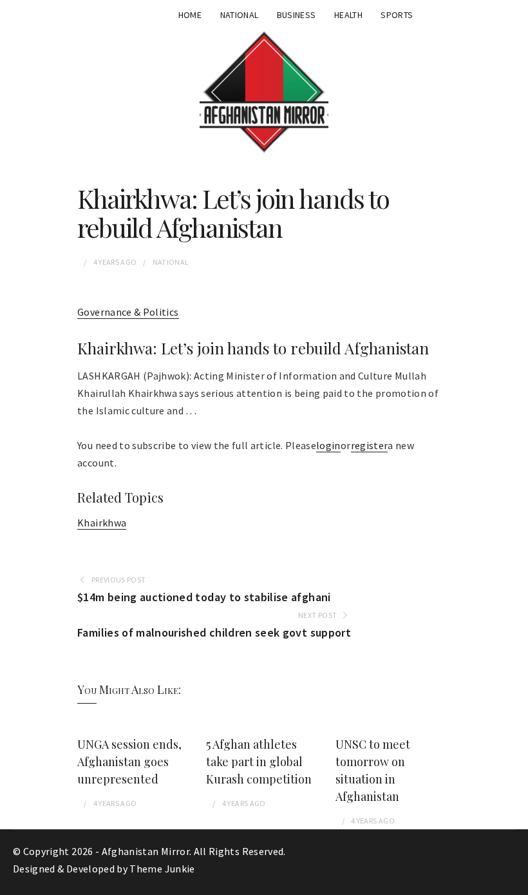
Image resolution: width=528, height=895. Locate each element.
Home (190, 15)
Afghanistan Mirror (145, 851)
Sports (397, 15)
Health (348, 15)
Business (296, 15)
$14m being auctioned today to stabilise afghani (203, 597)
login (328, 445)
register (369, 445)
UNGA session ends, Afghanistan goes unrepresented (129, 761)
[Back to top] (515, 882)
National (239, 15)
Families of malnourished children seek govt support (214, 632)
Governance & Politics (127, 311)
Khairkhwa (101, 522)
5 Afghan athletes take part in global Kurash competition (259, 761)
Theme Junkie (161, 868)
